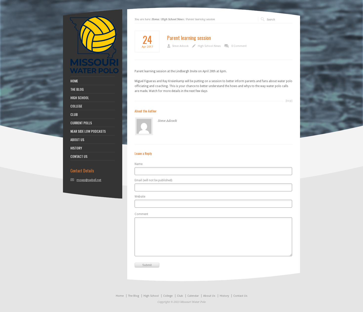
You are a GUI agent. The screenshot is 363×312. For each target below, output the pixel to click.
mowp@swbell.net (89, 180)
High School (151, 295)
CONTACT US (78, 156)
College (168, 295)
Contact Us (240, 295)
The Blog (133, 295)
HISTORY (76, 148)
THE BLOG (77, 89)
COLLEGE (76, 106)
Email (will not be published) (153, 180)
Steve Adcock (180, 46)
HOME (74, 81)
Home (155, 19)
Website (140, 196)
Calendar (193, 295)
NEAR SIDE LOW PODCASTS (88, 131)
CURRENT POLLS (81, 123)
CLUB (74, 114)
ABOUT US (77, 139)
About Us (209, 295)
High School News (172, 19)
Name (138, 164)
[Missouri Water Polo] (94, 74)
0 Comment (239, 46)
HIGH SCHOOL (79, 97)
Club (180, 295)
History (224, 295)
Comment (141, 214)
